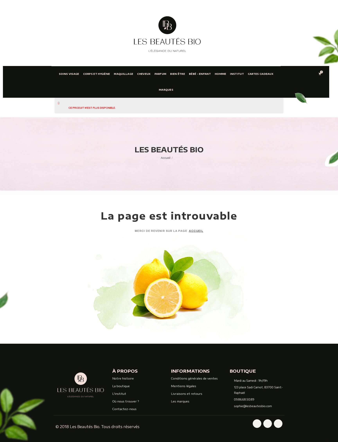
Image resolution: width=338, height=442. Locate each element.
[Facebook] (257, 423)
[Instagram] (267, 423)
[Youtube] (278, 423)
